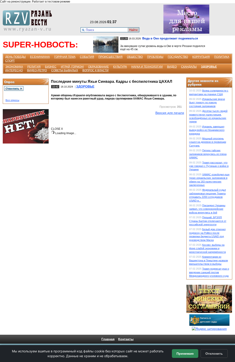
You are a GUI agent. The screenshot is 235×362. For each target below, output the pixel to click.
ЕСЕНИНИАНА (40, 56)
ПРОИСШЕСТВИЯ (110, 56)
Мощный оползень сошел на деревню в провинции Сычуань (207, 142)
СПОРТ (10, 60)
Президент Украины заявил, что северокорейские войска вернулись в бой (207, 209)
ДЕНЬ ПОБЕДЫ (15, 56)
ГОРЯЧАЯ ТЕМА (65, 56)
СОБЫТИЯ (87, 56)
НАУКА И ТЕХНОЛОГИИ (147, 66)
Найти (133, 30)
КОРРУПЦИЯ (201, 56)
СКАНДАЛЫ (189, 66)
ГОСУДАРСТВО (178, 56)
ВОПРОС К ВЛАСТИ (95, 70)
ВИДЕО (172, 66)
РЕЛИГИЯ (34, 66)
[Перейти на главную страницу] (29, 30)
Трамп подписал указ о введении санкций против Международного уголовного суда (209, 272)
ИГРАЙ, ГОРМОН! (72, 66)
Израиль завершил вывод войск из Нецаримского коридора (206, 130)
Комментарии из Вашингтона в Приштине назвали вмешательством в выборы (208, 260)
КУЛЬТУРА (120, 66)
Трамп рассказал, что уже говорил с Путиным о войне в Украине (209, 166)
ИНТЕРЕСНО (14, 70)
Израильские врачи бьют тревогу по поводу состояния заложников (207, 103)
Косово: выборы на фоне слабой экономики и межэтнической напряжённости (207, 248)
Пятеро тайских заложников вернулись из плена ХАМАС (208, 154)
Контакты (126, 339)
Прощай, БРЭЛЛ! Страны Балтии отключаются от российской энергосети (207, 221)
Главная (108, 339)
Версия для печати (169, 113)
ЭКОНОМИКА (14, 66)
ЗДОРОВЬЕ (209, 66)
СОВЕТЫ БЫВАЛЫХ (64, 70)
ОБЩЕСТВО (135, 56)
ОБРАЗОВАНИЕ (98, 66)
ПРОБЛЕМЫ (155, 56)
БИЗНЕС (50, 66)
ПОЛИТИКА (221, 56)
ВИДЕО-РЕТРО (37, 70)
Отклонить (214, 353)
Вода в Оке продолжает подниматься (170, 38)
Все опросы (12, 100)
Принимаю (185, 353)
